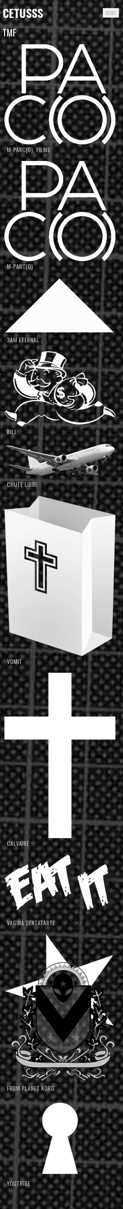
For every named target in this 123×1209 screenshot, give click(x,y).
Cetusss (23, 12)
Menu (110, 13)
